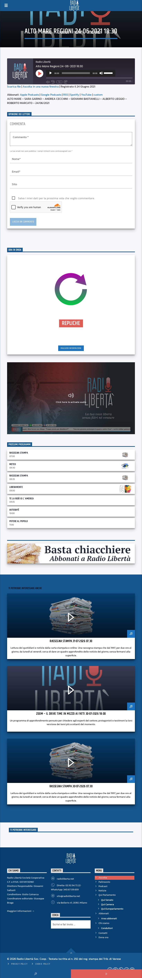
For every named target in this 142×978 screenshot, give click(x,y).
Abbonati (104, 913)
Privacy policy (19, 964)
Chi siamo (104, 923)
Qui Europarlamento (112, 909)
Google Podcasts (51, 95)
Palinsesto (104, 882)
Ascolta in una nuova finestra (41, 86)
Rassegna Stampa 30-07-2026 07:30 (71, 786)
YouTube (86, 95)
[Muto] (101, 73)
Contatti (103, 933)
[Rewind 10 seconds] (53, 82)
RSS (65, 95)
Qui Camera (107, 904)
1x (59, 82)
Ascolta (103, 877)
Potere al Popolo (18, 521)
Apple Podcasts (29, 95)
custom (98, 95)
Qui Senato (107, 900)
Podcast (103, 886)
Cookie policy (42, 964)
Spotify (74, 95)
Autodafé (14, 510)
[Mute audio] (48, 82)
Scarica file (14, 86)
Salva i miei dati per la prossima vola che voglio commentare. (56, 198)
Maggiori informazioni (71, 348)
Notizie (102, 890)
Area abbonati (109, 918)
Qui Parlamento (107, 895)
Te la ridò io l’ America (21, 498)
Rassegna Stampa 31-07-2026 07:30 (71, 641)
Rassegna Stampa (18, 453)
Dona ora (103, 937)
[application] (80, 73)
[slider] (109, 73)
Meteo (12, 464)
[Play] (50, 73)
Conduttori (107, 928)
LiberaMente (16, 487)
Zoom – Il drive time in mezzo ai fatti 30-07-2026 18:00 (71, 713)
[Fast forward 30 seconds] (65, 82)
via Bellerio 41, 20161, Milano (72, 903)
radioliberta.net (65, 879)
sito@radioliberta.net (68, 896)
